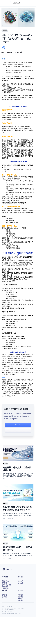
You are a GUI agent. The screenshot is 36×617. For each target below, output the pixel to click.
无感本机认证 (5, 589)
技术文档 (20, 583)
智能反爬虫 (5, 587)
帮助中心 (20, 601)
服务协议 (4, 595)
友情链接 (20, 599)
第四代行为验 (5, 581)
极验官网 (20, 597)
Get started (18, 425)
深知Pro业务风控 (6, 585)
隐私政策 (4, 597)
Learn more (18, 430)
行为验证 (4, 583)
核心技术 (20, 581)
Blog (25, 3)
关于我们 (20, 595)
